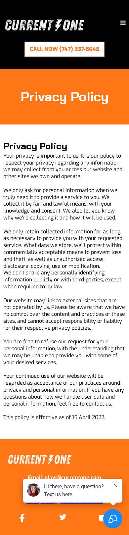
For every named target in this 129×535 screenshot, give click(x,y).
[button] (123, 23)
